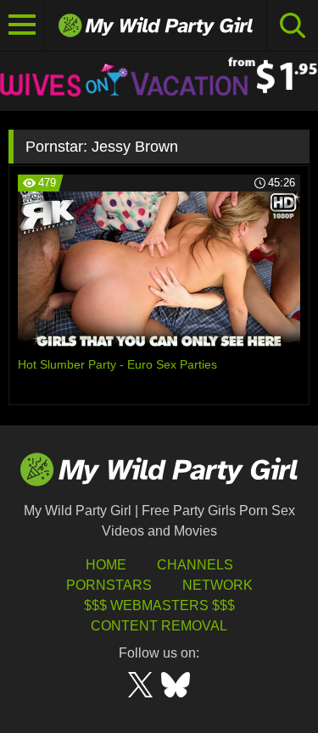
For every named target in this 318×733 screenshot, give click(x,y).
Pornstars (109, 585)
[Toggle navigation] (22, 25)
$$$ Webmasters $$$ (159, 605)
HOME (106, 565)
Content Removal (159, 626)
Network (217, 585)
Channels (195, 565)
